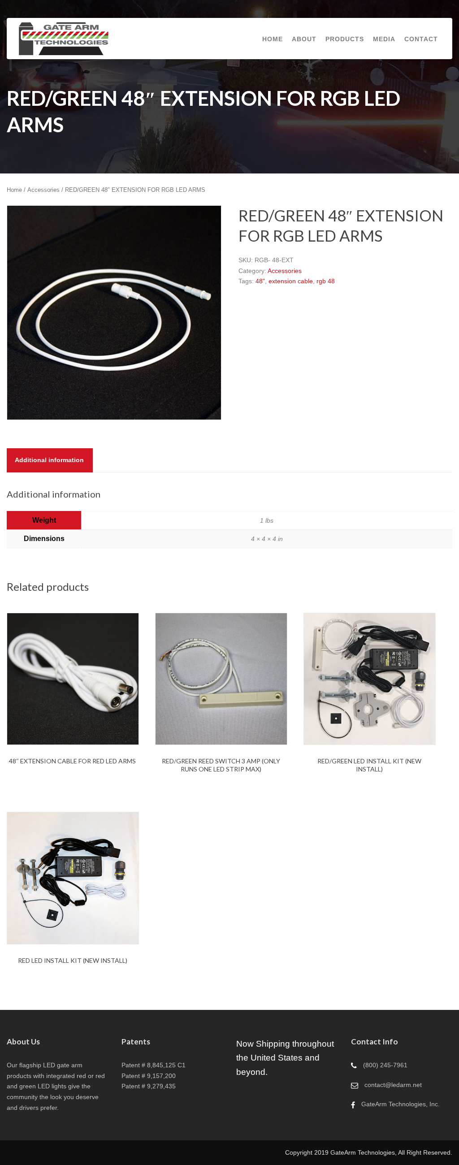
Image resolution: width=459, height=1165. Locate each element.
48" (260, 281)
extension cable (290, 281)
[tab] (49, 460)
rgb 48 (325, 281)
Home (272, 39)
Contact (421, 39)
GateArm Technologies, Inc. (400, 1104)
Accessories (43, 189)
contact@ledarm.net (393, 1084)
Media (384, 39)
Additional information (49, 459)
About (304, 39)
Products (344, 39)
